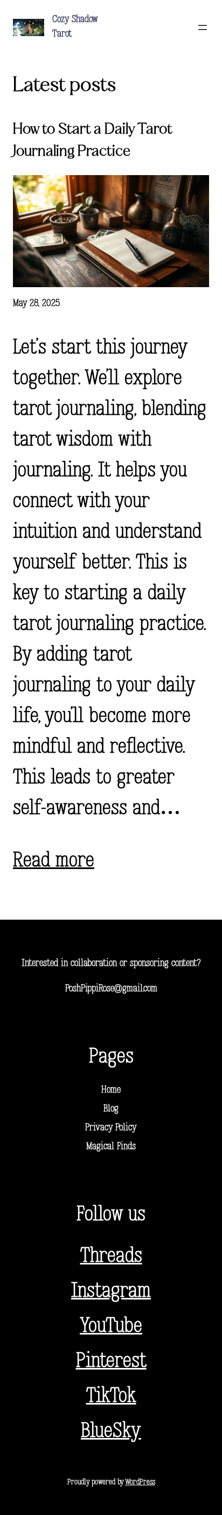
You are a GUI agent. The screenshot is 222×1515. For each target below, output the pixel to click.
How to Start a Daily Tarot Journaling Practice (92, 140)
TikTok (111, 1396)
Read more (53, 861)
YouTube (111, 1326)
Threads (111, 1256)
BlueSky (111, 1431)
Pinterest (111, 1361)
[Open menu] (202, 27)
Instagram (111, 1291)
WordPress (140, 1482)
